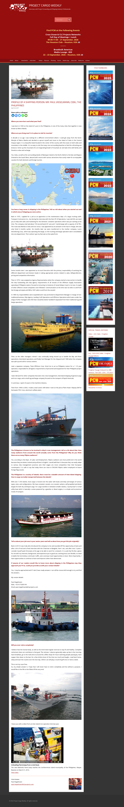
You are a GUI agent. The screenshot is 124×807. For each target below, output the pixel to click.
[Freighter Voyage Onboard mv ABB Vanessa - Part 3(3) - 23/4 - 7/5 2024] (100, 380)
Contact (87, 60)
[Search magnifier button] (69, 19)
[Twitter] (19, 115)
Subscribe (74, 60)
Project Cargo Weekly (45, 5)
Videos (40, 60)
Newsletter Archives (95, 388)
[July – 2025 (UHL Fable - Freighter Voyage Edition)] (100, 363)
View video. (15, 772)
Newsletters (24, 60)
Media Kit (81, 60)
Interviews (33, 60)
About (16, 60)
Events (59, 60)
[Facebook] (16, 115)
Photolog (53, 60)
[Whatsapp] (22, 115)
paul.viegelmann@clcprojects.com (22, 784)
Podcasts (46, 60)
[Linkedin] (12, 115)
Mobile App (66, 60)
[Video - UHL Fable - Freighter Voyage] (100, 345)
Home (11, 60)
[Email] (26, 115)
